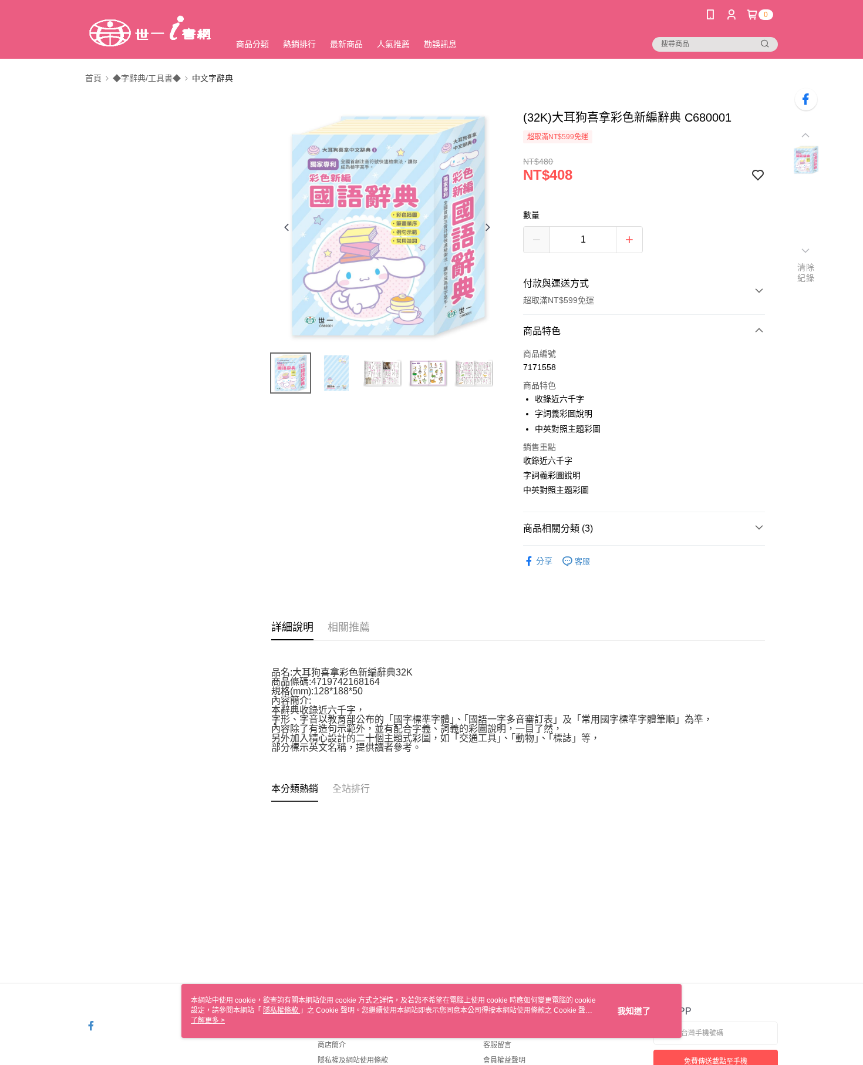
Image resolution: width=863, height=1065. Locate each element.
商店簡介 (332, 1045)
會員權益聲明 (504, 1060)
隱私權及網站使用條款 (353, 1060)
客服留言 (497, 1045)
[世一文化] (150, 31)
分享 (544, 561)
